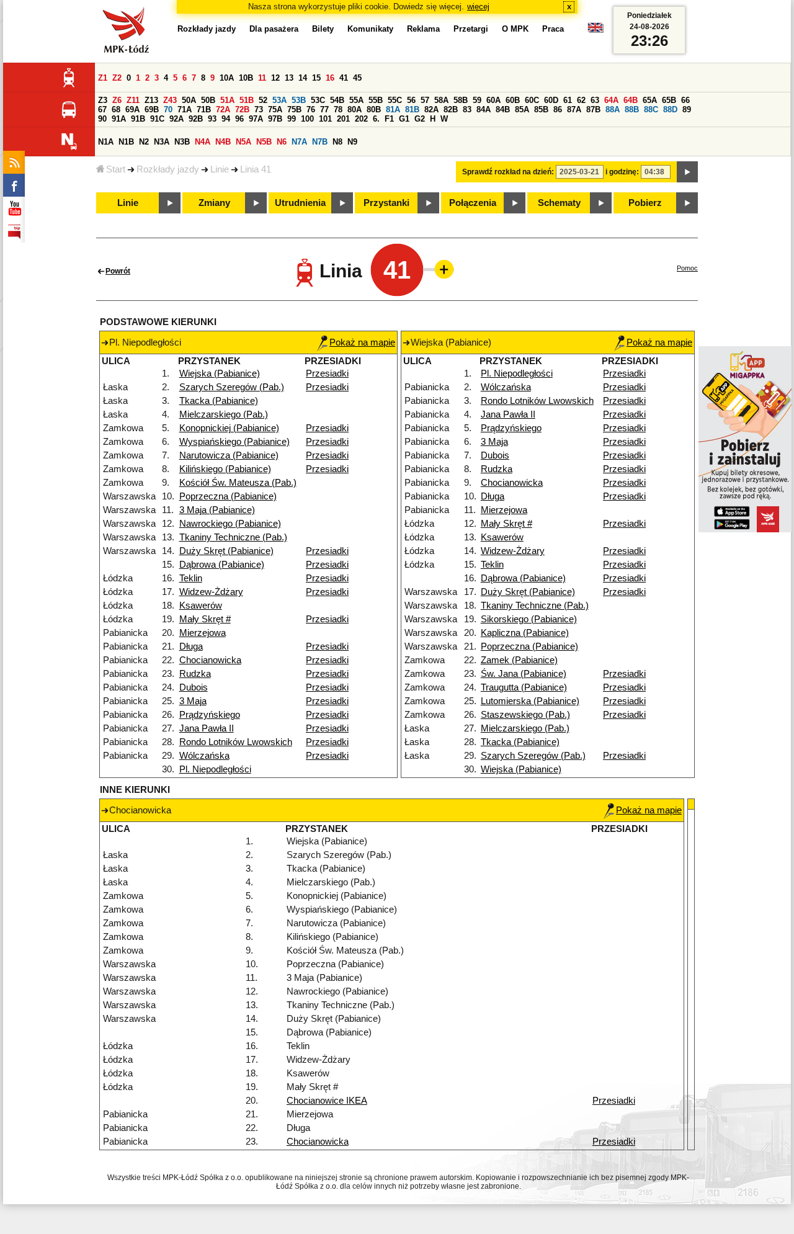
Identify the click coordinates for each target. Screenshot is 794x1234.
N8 (337, 141)
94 (225, 118)
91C (157, 118)
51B (246, 100)
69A (132, 109)
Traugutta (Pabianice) (524, 687)
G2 (419, 118)
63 (595, 100)
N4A (202, 141)
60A (493, 100)
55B (375, 100)
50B (208, 100)
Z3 (102, 100)
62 (581, 100)
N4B (223, 141)
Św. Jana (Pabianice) (523, 674)
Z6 (117, 100)
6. (376, 118)
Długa (191, 646)
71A (184, 109)
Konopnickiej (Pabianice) (229, 428)
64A (611, 100)
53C (318, 100)
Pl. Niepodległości (215, 769)
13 (289, 78)
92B (196, 118)
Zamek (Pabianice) (519, 660)
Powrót (117, 271)
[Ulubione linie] (440, 269)
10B (246, 78)
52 (263, 100)
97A (256, 118)
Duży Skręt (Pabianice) (226, 551)
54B (337, 100)
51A (227, 100)
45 (357, 78)
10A (227, 78)
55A (356, 100)
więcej (478, 6)
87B (593, 109)
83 (467, 109)
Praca (553, 29)
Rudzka (195, 674)
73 (258, 109)
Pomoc (687, 268)
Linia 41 (255, 169)
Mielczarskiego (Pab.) (223, 414)
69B (152, 109)
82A (431, 109)
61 (567, 100)
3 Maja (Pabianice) (217, 510)
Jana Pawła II (206, 728)
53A (279, 100)
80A (354, 109)
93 (212, 118)
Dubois (193, 687)
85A (522, 109)
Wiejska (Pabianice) (219, 373)
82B (451, 109)
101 (325, 118)
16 (330, 78)
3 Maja (193, 701)
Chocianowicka (210, 660)
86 (557, 109)
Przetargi (470, 29)
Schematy (559, 203)
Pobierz (645, 203)
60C (532, 100)
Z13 (151, 100)
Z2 (117, 78)
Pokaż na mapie (362, 342)
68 (116, 109)
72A (223, 109)
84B (503, 109)
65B (669, 100)
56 (411, 100)
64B (630, 100)
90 (102, 118)
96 (239, 118)
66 (685, 100)
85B (541, 109)
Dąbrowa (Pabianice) (221, 565)
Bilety (323, 29)
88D (670, 109)
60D (551, 100)
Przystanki (386, 203)
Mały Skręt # (205, 619)
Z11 (133, 100)
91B (138, 118)
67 (102, 109)
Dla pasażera (273, 29)
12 (275, 78)
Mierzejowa (202, 633)
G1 (404, 118)
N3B (182, 141)
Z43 (170, 100)
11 (262, 78)
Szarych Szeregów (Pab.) (231, 387)
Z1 (102, 78)
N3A (161, 141)
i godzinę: (622, 172)
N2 (144, 141)
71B (204, 109)
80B (374, 109)
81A (393, 109)
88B (632, 109)
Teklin (190, 578)
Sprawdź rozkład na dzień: (508, 172)
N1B (126, 141)
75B (294, 109)
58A (441, 100)
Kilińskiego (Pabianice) (225, 469)
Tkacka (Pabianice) (218, 401)
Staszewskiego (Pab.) (525, 715)
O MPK (515, 29)
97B (275, 118)
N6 (282, 141)
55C (395, 100)
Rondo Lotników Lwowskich (235, 742)
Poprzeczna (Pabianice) (228, 496)
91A (119, 118)
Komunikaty (370, 29)
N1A (106, 141)
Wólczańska (204, 756)
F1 (389, 118)
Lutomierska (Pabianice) (530, 701)
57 (425, 100)
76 (310, 109)
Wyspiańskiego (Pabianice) (234, 442)
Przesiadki (327, 373)
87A (574, 109)
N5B (264, 141)
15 (316, 78)
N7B (320, 141)
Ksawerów (200, 605)
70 (168, 109)
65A (650, 100)
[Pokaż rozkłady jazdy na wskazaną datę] (687, 171)
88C (651, 109)
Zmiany (214, 203)
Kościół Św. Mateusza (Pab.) (238, 483)
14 (302, 78)
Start (115, 169)
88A (612, 109)
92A (176, 118)
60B (513, 100)
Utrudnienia (300, 203)
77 (324, 109)
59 (477, 100)
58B (460, 100)
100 (307, 118)
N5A (243, 141)
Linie (219, 169)
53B (299, 100)
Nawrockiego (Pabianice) (230, 524)
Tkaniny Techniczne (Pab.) (233, 537)
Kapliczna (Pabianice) (525, 633)
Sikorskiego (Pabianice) (529, 619)
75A (275, 109)
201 (343, 118)
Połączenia (472, 203)
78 (338, 109)
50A (189, 100)
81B (412, 109)
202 (361, 118)
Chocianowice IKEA (327, 1101)
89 (686, 109)
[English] (595, 30)
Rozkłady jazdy (167, 169)
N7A (299, 141)
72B (242, 109)
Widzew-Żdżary (211, 592)
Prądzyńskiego (209, 715)
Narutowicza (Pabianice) (229, 455)
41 (343, 78)
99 (291, 118)
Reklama (423, 29)
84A (483, 109)
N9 (352, 141)
